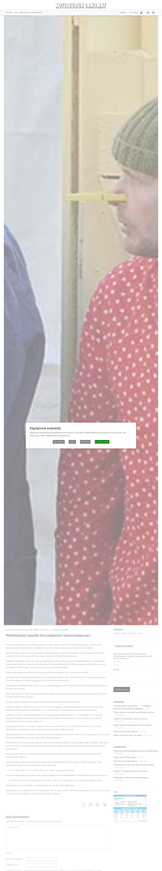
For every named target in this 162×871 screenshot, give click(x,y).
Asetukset (85, 441)
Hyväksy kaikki (102, 441)
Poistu (72, 441)
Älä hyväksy (59, 441)
